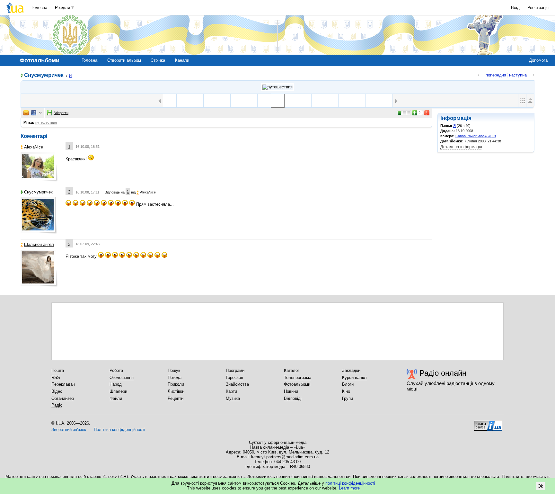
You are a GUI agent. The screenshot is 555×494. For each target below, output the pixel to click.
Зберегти (61, 113)
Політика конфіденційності (119, 429)
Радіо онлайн (442, 373)
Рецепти (175, 398)
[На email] (26, 112)
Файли (116, 398)
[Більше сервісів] (40, 113)
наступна (518, 75)
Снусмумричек (44, 75)
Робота (116, 370)
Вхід (515, 7)
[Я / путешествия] (277, 87)
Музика (233, 398)
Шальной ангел (39, 244)
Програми (235, 370)
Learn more (349, 488)
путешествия (46, 122)
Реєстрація (538, 7)
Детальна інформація (461, 146)
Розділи (62, 7)
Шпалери (118, 391)
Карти (231, 391)
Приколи (176, 384)
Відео (56, 391)
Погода (174, 377)
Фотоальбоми (297, 384)
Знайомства (237, 384)
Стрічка (158, 60)
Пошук (174, 370)
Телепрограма (297, 377)
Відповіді (293, 398)
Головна (39, 7)
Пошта (57, 370)
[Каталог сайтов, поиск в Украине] (488, 423)
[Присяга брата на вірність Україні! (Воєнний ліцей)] (345, 101)
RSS (55, 377)
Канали (182, 60)
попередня (496, 75)
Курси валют (354, 377)
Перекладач (63, 384)
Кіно (346, 391)
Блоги (348, 384)
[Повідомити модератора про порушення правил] (427, 112)
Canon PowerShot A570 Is (475, 136)
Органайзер (62, 398)
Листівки (176, 391)
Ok (540, 486)
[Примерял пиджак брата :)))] (332, 101)
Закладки (351, 370)
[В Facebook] (33, 112)
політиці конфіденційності (350, 483)
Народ (116, 384)
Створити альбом (124, 60)
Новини (291, 391)
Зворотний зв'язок (68, 429)
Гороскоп (234, 377)
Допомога (538, 60)
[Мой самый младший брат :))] (305, 101)
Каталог (291, 370)
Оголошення (122, 377)
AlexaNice (33, 147)
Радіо (56, 405)
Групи (347, 398)
